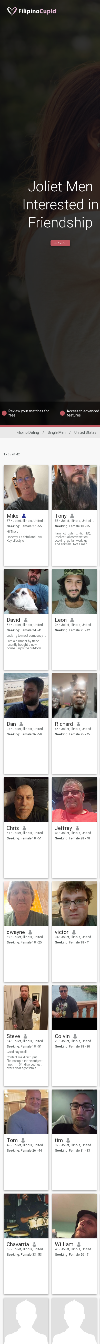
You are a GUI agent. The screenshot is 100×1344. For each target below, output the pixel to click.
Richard (64, 724)
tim (59, 1140)
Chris (13, 828)
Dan (11, 724)
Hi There (12, 531)
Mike (12, 516)
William (64, 1244)
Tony (61, 516)
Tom (12, 1140)
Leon (61, 620)
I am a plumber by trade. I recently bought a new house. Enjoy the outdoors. (24, 644)
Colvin (62, 1036)
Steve (13, 1036)
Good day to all (17, 1052)
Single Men (57, 432)
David (13, 620)
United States (85, 432)
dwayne (16, 932)
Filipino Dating (28, 432)
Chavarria (18, 1244)
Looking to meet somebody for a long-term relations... (26, 635)
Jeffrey (63, 828)
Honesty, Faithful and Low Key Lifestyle (24, 538)
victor (61, 932)
